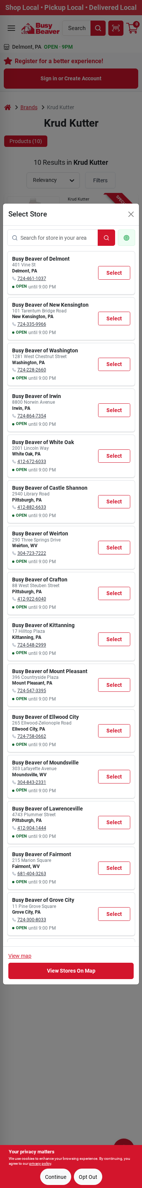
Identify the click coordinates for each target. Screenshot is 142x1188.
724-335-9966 (31, 324)
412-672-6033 (31, 461)
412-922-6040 (31, 599)
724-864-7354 (31, 416)
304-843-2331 (31, 782)
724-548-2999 (31, 645)
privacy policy (40, 1163)
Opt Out (88, 1177)
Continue (55, 1177)
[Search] (106, 237)
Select (114, 273)
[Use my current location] (126, 237)
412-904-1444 (31, 828)
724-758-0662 (31, 736)
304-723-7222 (31, 553)
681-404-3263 (31, 873)
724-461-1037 (31, 278)
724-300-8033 (31, 919)
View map (19, 956)
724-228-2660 (31, 370)
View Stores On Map (71, 971)
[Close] (131, 214)
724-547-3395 (31, 690)
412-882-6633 (31, 507)
